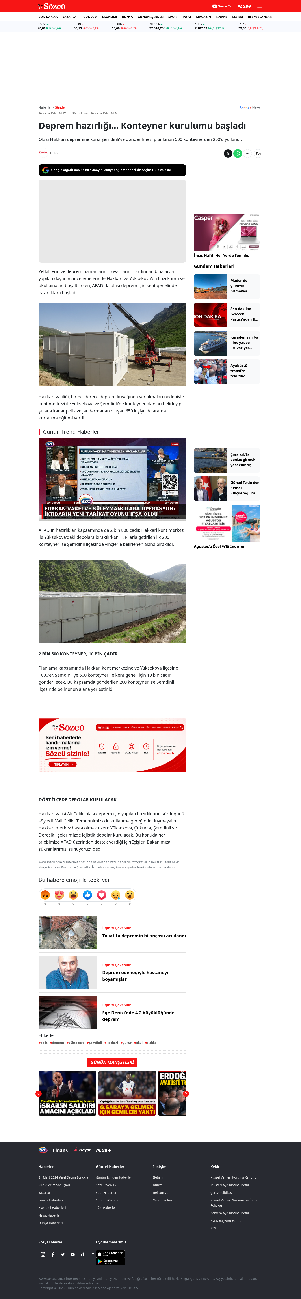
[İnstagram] (43, 1254)
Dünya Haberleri (51, 1223)
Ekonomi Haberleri (52, 1207)
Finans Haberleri (51, 1200)
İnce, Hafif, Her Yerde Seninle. (221, 255)
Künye (157, 1185)
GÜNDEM (90, 17)
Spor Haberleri (106, 1192)
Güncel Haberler (110, 1166)
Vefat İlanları (162, 1200)
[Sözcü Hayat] (82, 1150)
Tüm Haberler (106, 1207)
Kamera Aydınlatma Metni (229, 1213)
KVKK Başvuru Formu (226, 1221)
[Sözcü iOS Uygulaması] (110, 1253)
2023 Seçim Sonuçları (54, 1185)
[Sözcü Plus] (103, 1150)
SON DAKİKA (48, 17)
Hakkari (112, 1043)
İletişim (158, 1177)
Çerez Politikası (221, 1192)
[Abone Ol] (250, 107)
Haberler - (46, 107)
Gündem (61, 107)
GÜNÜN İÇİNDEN (151, 17)
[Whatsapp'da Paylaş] (237, 153)
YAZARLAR (70, 17)
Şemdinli (95, 1043)
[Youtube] (72, 1254)
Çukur (127, 1043)
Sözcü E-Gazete (107, 1200)
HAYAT (186, 17)
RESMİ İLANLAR (260, 17)
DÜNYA (127, 17)
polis (44, 1043)
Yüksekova (76, 1043)
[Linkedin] (92, 1254)
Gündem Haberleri (214, 266)
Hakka (151, 1043)
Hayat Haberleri (50, 1215)
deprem (58, 1043)
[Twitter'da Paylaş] (228, 153)
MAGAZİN (203, 17)
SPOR (172, 17)
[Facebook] (52, 1254)
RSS (213, 1228)
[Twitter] (62, 1254)
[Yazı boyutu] (258, 153)
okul (139, 1043)
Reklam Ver (161, 1192)
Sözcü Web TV (106, 1185)
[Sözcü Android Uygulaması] (110, 1261)
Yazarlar (44, 1192)
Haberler (46, 1166)
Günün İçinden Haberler (114, 1177)
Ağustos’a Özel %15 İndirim (219, 546)
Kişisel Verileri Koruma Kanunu (233, 1177)
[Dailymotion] (82, 1254)
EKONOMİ (109, 17)
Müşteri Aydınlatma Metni (229, 1185)
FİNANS (221, 17)
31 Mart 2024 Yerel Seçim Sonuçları (65, 1177)
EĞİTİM (237, 17)
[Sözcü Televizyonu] (43, 1150)
